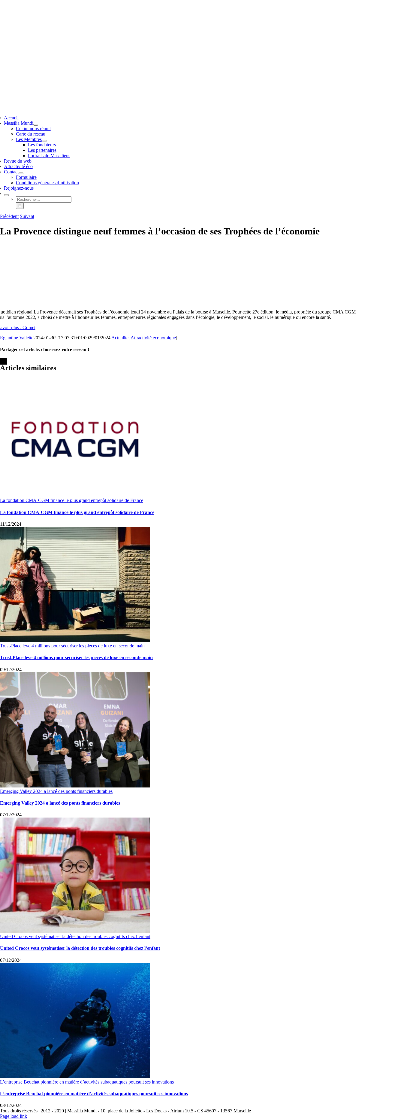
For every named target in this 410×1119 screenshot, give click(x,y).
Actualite (119, 337)
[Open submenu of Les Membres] (44, 141)
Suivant (27, 216)
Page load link (13, 1116)
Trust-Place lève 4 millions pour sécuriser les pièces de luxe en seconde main (72, 645)
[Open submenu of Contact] (21, 173)
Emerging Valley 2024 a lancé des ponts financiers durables (56, 791)
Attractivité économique (153, 337)
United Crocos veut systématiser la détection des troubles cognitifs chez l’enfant (75, 936)
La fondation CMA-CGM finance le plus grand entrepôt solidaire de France (71, 500)
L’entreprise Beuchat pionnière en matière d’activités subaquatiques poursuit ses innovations (87, 1081)
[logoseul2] (174, 40)
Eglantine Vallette (16, 337)
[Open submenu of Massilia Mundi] (35, 125)
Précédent (9, 216)
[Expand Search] (6, 195)
